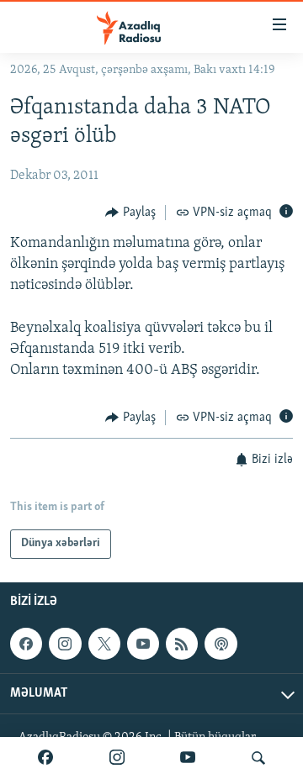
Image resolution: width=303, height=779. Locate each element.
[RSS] (182, 644)
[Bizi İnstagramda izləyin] (117, 758)
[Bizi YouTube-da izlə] (188, 758)
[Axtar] (258, 758)
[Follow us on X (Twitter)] (104, 644)
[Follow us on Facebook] (26, 644)
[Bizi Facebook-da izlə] (45, 758)
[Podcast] (221, 644)
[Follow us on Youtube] (143, 644)
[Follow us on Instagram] (65, 644)
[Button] (130, 213)
